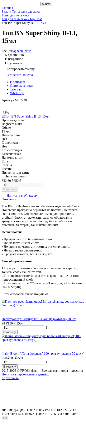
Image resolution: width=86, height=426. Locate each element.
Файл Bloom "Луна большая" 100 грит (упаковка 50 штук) (43, 353)
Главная (7, 8)
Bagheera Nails (21, 51)
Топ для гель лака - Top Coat (22, 19)
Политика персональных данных (25, 374)
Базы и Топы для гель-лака (21, 11)
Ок (5, 418)
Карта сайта (10, 378)
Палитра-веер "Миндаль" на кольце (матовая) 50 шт (39, 319)
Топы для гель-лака (15, 15)
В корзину (9, 189)
